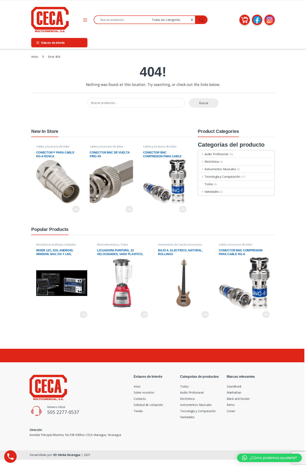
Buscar (203, 103)
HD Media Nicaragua (66, 455)
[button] (269, 458)
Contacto (140, 399)
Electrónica (211, 162)
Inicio (34, 57)
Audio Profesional (216, 154)
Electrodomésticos (108, 244)
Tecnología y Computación (222, 177)
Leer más (76, 209)
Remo (231, 405)
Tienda (138, 411)
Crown (231, 411)
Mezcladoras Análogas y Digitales (56, 244)
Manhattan (234, 392)
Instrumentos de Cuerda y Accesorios (180, 244)
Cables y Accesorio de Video (53, 146)
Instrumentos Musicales (220, 169)
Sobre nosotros (144, 392)
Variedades (211, 192)
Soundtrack (234, 386)
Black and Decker (238, 399)
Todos (208, 184)
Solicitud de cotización (148, 405)
